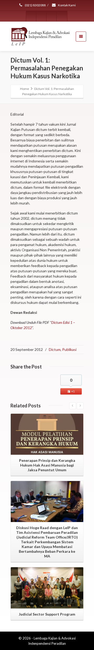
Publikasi (69, 349)
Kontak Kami (66, 5)
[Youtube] (62, 16)
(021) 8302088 (35, 5)
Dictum (55, 349)
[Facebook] (31, 16)
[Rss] (51, 16)
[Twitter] (41, 16)
